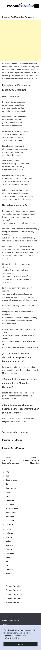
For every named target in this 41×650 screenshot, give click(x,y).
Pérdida (9, 549)
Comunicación (11, 488)
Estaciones (10, 517)
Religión (9, 557)
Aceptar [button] (20, 644)
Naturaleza (10, 545)
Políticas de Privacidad (10, 621)
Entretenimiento (12, 509)
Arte (7, 472)
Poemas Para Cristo (13, 586)
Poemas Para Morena (13, 448)
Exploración (10, 525)
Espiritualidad (11, 513)
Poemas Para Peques (14, 598)
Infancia (9, 537)
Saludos (9, 566)
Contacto (5, 625)
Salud (8, 561)
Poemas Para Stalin (12, 440)
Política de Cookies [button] (11, 638)
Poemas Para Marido (14, 602)
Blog (7, 476)
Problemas (10, 553)
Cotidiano (9, 492)
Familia (8, 529)
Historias (9, 533)
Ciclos (8, 484)
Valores (9, 574)
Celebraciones (11, 480)
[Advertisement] (20, 40)
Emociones (10, 504)
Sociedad (9, 570)
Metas (8, 541)
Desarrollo (10, 500)
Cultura (8, 496)
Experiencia (10, 521)
